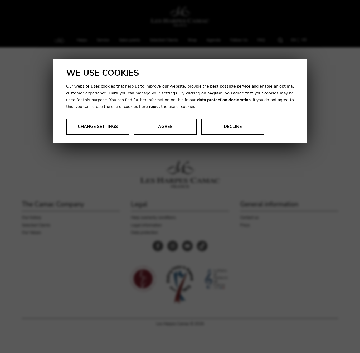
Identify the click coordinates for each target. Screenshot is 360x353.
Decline (233, 126)
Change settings (98, 126)
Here (113, 93)
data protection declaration (224, 100)
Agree (215, 93)
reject (154, 106)
